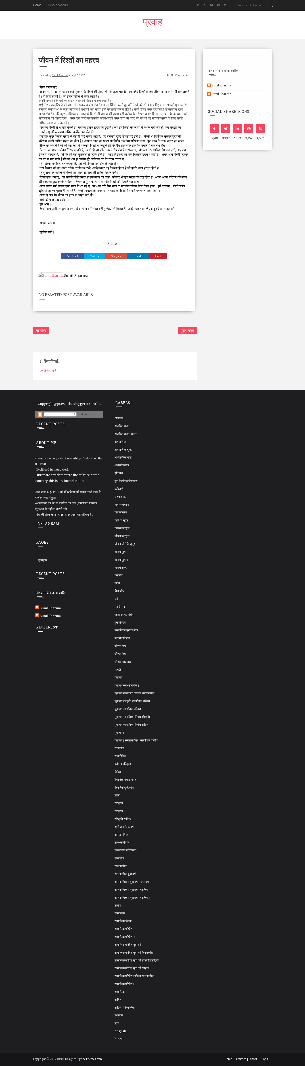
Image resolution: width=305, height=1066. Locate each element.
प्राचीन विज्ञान (122, 638)
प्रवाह (152, 23)
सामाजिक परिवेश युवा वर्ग (128, 945)
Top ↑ (265, 1059)
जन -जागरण (122, 505)
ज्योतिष (119, 575)
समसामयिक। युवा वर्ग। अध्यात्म (132, 882)
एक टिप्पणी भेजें (48, 371)
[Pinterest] (248, 128)
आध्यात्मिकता (122, 465)
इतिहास (119, 473)
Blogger (79, 404)
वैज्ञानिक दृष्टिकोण (124, 787)
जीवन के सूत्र (122, 528)
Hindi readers (58, 5)
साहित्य (118, 1000)
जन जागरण (121, 512)
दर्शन (117, 583)
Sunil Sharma (60, 75)
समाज (118, 905)
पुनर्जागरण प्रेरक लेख (126, 630)
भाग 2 (118, 670)
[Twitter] (225, 128)
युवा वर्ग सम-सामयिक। (127, 685)
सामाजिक (120, 913)
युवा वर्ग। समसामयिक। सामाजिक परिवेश (136, 740)
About (253, 1059)
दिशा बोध (119, 591)
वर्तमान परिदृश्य (123, 764)
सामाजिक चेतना (123, 921)
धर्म (116, 599)
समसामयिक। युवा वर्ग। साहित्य (131, 890)
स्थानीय (119, 1015)
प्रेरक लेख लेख (123, 662)
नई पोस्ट (41, 330)
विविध (118, 772)
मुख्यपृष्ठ (42, 560)
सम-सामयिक (122, 842)
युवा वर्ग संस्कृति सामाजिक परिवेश (132, 701)
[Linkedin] (237, 128)
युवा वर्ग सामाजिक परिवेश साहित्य (132, 725)
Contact (241, 1059)
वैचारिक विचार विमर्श (125, 780)
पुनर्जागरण (120, 622)
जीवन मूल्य (120, 552)
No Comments (179, 75)
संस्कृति (119, 803)
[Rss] (260, 128)
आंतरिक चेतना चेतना (126, 434)
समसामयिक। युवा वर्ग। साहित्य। (132, 898)
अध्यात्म (119, 418)
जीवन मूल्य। (121, 560)
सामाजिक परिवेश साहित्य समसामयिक (134, 976)
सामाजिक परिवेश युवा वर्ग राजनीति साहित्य (137, 960)
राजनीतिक (120, 756)
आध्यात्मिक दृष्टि (123, 450)
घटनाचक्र (120, 497)
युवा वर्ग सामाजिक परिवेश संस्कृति (132, 717)
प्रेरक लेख (120, 646)
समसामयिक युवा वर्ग (125, 874)
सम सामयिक (121, 835)
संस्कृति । (120, 811)
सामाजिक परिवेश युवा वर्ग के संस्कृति (134, 953)
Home (37, 5)
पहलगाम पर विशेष (124, 615)
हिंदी (117, 1023)
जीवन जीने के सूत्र (125, 544)
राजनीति (119, 748)
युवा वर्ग (118, 677)
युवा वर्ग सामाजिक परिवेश (128, 709)
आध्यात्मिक (120, 442)
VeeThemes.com (91, 1059)
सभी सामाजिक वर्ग (124, 827)
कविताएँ (119, 489)
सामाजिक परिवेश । (125, 937)
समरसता (119, 858)
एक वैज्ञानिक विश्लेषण (126, 481)
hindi (119, 1039)
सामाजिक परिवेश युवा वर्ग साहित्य (132, 968)
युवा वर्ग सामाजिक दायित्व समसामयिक (134, 693)
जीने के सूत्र (121, 520)
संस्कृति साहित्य (123, 819)
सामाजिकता (121, 992)
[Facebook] (214, 128)
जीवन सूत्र (121, 567)
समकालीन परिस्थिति (125, 850)
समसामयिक (121, 866)
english (120, 1031)
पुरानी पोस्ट (187, 330)
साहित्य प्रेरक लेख (125, 1007)
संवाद (117, 795)
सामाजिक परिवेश (123, 929)
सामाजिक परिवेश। (124, 984)
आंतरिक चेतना (122, 426)
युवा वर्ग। (119, 733)
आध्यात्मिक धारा (123, 457)
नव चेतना (120, 607)
